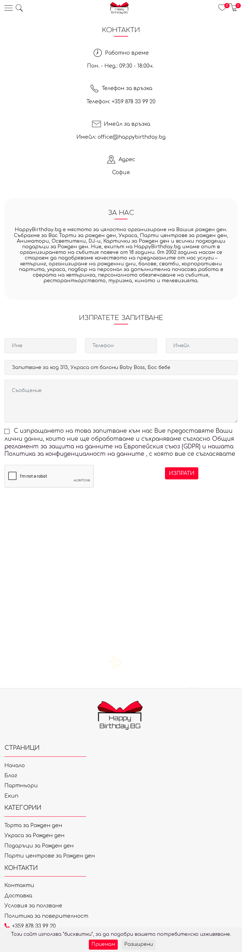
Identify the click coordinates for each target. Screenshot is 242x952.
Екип (11, 796)
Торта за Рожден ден (33, 825)
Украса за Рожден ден (34, 835)
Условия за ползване (33, 906)
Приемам (103, 944)
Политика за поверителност (46, 916)
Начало (14, 765)
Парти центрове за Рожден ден (49, 856)
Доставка (18, 896)
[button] (19, 8)
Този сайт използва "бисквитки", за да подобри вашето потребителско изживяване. (121, 934)
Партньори (21, 785)
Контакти (19, 885)
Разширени (138, 944)
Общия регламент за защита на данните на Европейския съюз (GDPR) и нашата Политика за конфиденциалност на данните (119, 446)
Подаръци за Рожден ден (39, 846)
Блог (10, 775)
